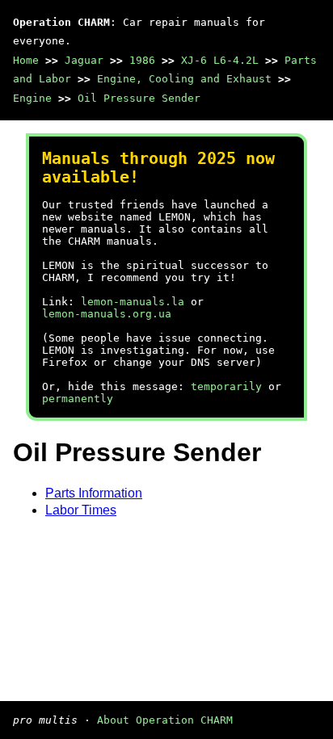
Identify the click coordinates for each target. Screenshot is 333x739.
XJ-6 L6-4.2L (220, 60)
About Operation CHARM (165, 720)
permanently (77, 399)
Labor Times (80, 510)
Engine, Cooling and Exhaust (184, 79)
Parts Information (93, 493)
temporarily (226, 386)
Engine (32, 98)
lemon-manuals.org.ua (106, 314)
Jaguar (84, 60)
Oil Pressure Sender (139, 98)
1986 (142, 60)
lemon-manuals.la (132, 302)
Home (26, 60)
